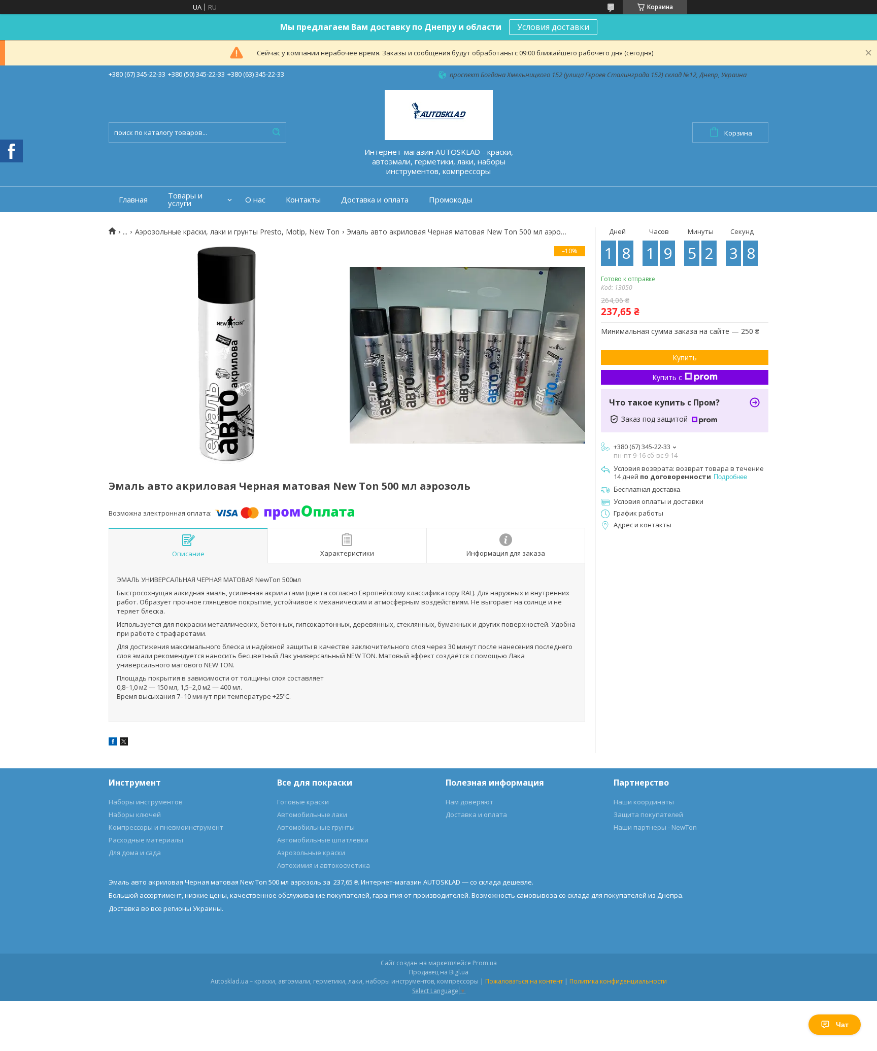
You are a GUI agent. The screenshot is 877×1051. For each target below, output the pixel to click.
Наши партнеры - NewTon (655, 827)
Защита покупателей (648, 814)
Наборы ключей (135, 814)
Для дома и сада (135, 852)
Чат (842, 1025)
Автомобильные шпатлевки (322, 839)
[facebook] (113, 743)
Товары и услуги (185, 199)
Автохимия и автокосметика (323, 865)
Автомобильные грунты (316, 827)
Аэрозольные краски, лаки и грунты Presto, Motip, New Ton (237, 231)
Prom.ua (485, 963)
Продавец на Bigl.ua (438, 972)
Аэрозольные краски (311, 852)
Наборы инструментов (146, 801)
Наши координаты (644, 801)
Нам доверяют (469, 801)
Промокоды (451, 200)
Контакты (303, 200)
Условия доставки (553, 26)
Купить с (667, 377)
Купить (684, 357)
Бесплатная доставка (647, 489)
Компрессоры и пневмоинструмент (166, 827)
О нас (255, 200)
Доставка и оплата (375, 200)
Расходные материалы (146, 839)
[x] (124, 743)
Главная (133, 200)
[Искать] (276, 132)
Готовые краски (303, 801)
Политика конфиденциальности (618, 981)
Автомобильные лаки (312, 814)
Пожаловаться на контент (524, 981)
